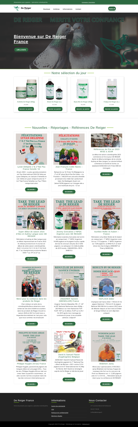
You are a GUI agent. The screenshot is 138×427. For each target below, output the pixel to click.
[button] (124, 64)
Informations (67, 9)
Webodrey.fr (86, 424)
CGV (52, 409)
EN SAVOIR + (32, 189)
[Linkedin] (112, 2)
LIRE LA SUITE (22, 50)
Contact (78, 9)
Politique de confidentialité (59, 413)
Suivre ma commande (58, 406)
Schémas (56, 9)
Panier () (112, 8)
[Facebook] (109, 2)
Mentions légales (56, 416)
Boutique (46, 9)
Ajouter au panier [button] (26, 109)
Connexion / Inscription (88, 2)
